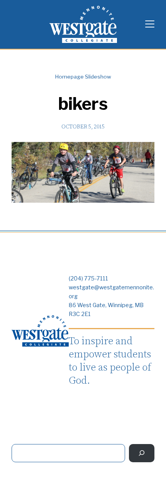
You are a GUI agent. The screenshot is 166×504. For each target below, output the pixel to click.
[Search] (141, 453)
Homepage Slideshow (83, 76)
